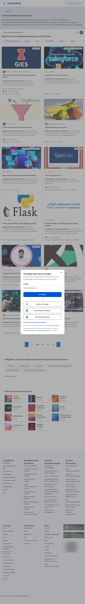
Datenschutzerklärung (29, 330)
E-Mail (26, 284)
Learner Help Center (53, 325)
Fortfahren (42, 295)
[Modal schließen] (61, 272)
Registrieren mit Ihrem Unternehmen (34, 322)
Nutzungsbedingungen (44, 330)
